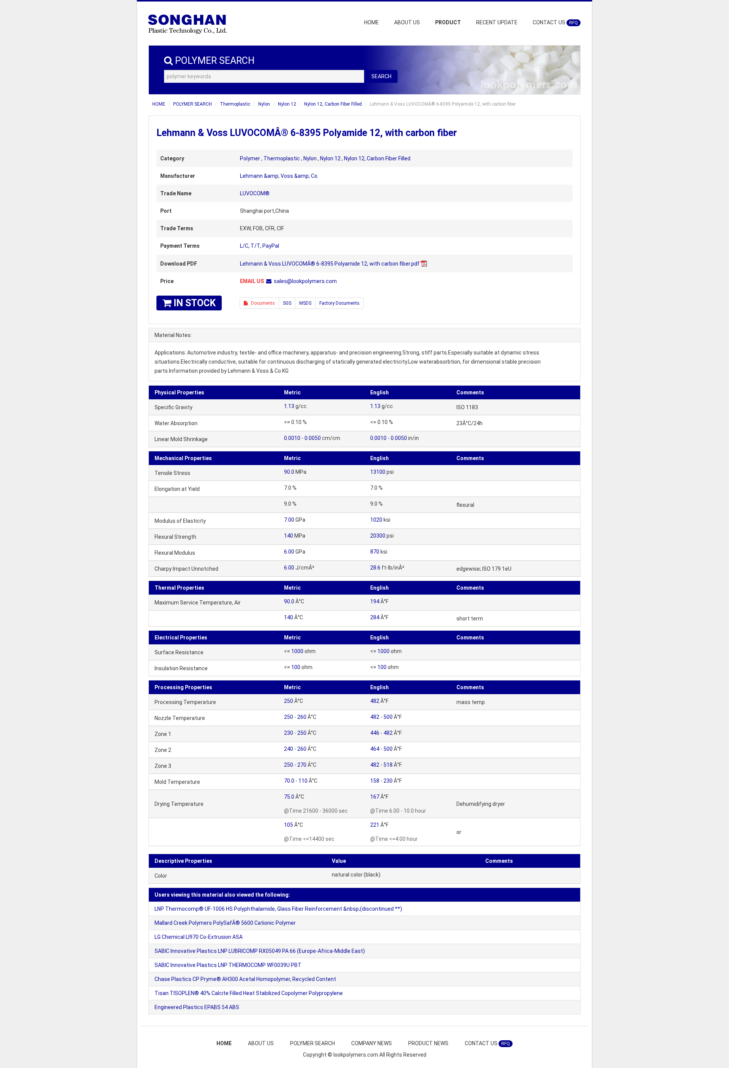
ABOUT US (407, 22)
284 (374, 617)
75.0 (289, 797)
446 (374, 733)
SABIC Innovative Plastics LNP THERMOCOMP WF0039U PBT (228, 965)
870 (374, 552)
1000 (297, 651)
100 (295, 667)
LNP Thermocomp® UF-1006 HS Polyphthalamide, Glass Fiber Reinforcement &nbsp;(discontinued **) (278, 909)
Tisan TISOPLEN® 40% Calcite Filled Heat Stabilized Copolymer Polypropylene (249, 993)
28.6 (375, 568)
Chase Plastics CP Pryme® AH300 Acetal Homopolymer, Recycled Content (245, 979)
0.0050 (313, 438)
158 (374, 781)
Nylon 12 (287, 104)
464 (374, 749)
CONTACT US (555, 22)
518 (388, 765)
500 (388, 717)
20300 (377, 536)
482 (374, 701)
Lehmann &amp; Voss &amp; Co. (279, 176)
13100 (377, 472)
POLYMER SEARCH (192, 104)
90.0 (289, 472)
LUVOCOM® (255, 193)
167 (374, 797)
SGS (287, 303)
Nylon (264, 104)
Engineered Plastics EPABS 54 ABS (197, 1007)
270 (301, 765)
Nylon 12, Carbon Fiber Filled (333, 104)
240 (288, 749)
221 (374, 825)
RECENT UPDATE (497, 22)
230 (288, 733)
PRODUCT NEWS (428, 1043)
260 (301, 717)
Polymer (250, 158)
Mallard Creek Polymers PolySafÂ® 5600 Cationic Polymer (225, 923)
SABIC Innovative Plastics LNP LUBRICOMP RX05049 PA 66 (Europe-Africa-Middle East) (260, 951)
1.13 (289, 406)
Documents (261, 303)
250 (288, 701)
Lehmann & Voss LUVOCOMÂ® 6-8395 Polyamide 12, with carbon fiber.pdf (330, 264)
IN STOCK (193, 303)
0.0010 (292, 438)
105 (288, 825)
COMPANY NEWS (371, 1043)
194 (374, 601)
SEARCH (381, 76)
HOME (371, 22)
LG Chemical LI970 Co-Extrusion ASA (199, 937)
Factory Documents (339, 303)
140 (288, 536)
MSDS (305, 303)
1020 (376, 520)
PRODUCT (448, 22)
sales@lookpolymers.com (305, 281)
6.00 (289, 552)
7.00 (289, 520)
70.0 (289, 781)
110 (303, 781)
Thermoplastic (235, 104)
